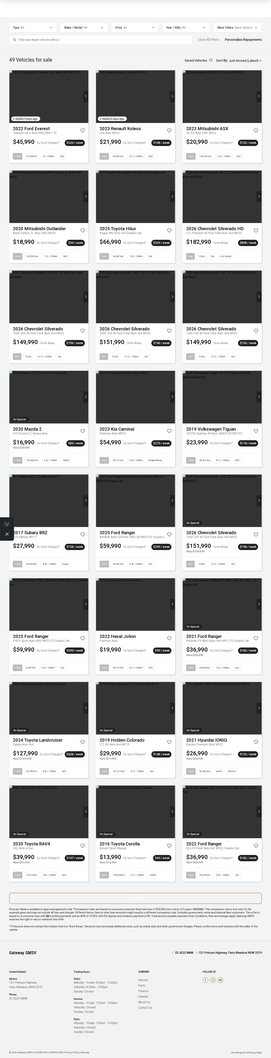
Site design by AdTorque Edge (246, 1052)
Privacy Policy (72, 1052)
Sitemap (85, 1052)
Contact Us (145, 1007)
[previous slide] (11, 96)
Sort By (221, 60)
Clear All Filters (208, 40)
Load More (135, 898)
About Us (144, 1002)
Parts (141, 985)
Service (143, 980)
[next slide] (85, 96)
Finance (143, 991)
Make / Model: (73, 27)
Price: (119, 27)
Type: (16, 27)
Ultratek (143, 996)
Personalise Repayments (243, 40)
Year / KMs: (173, 27)
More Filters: (225, 27)
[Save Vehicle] (82, 131)
